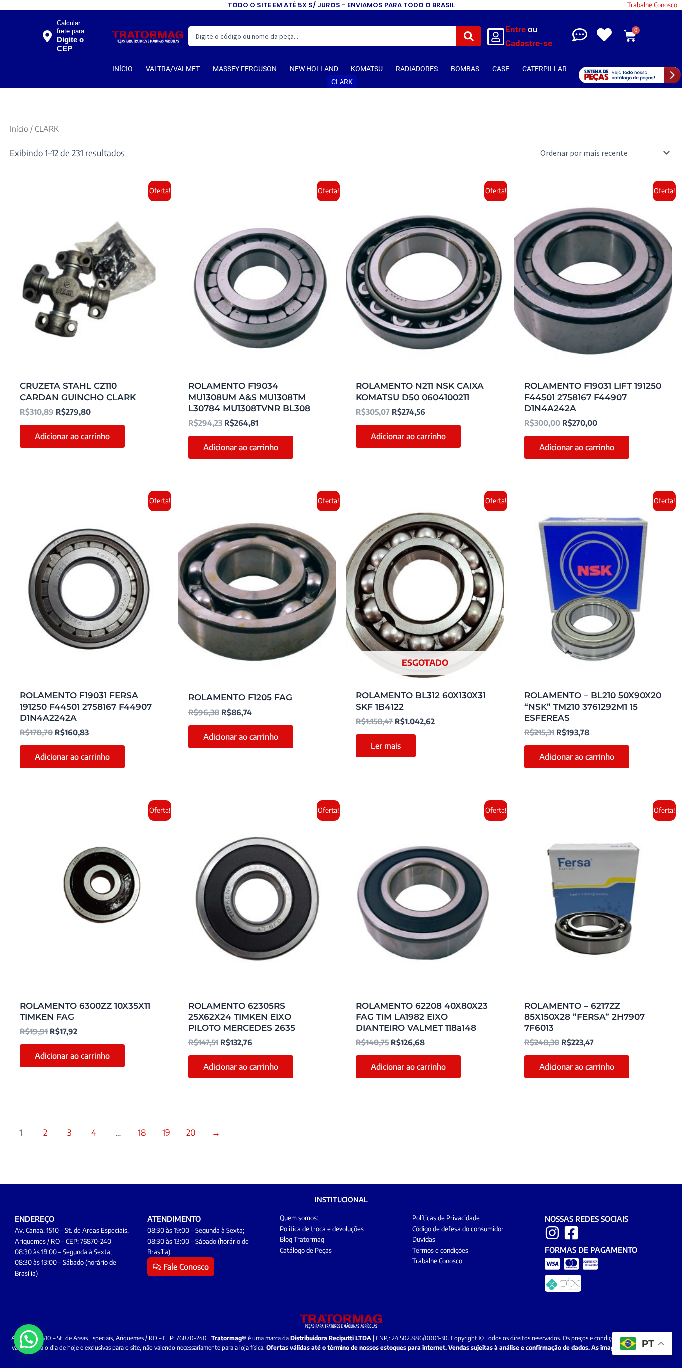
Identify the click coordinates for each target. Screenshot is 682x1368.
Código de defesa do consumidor (458, 1229)
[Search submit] (468, 36)
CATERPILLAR (544, 69)
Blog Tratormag (302, 1239)
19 (166, 1132)
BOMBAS (465, 69)
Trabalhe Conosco (652, 5)
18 (142, 1132)
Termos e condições (440, 1250)
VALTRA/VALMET (173, 69)
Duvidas (423, 1239)
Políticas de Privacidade (446, 1218)
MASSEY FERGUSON (245, 69)
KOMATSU (367, 69)
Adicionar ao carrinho (72, 436)
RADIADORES (417, 69)
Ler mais (386, 746)
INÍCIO (122, 69)
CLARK (342, 82)
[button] (29, 1339)
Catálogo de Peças (306, 1250)
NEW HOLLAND (314, 69)
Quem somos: (299, 1218)
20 (191, 1132)
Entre (515, 29)
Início (19, 128)
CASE (500, 69)
